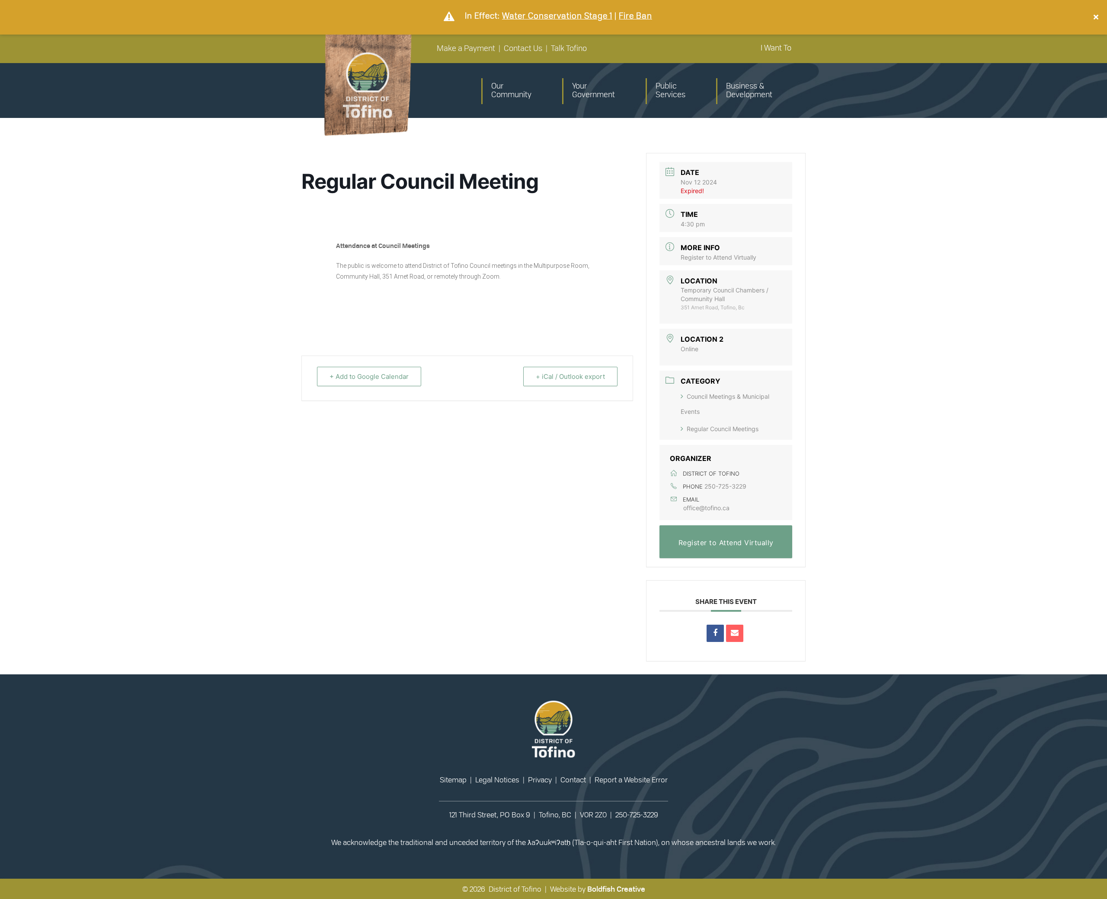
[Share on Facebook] (715, 633)
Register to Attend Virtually (718, 257)
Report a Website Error (631, 780)
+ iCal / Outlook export (570, 376)
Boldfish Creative (616, 889)
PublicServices (670, 91)
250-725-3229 (725, 486)
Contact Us (523, 49)
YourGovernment (593, 91)
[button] (1097, 17)
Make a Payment (466, 49)
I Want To (776, 48)
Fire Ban (635, 16)
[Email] (734, 633)
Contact (573, 780)
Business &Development (749, 91)
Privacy (540, 780)
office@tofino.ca (706, 507)
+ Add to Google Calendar (369, 376)
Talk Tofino (569, 49)
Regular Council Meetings (722, 428)
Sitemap (453, 780)
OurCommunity (511, 91)
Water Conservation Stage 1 (557, 16)
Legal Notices (497, 780)
